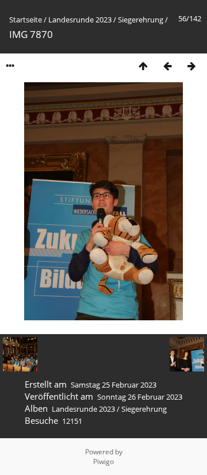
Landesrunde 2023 (80, 19)
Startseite (25, 19)
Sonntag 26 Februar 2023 (139, 397)
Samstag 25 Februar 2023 (113, 385)
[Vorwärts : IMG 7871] (191, 65)
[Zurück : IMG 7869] (167, 65)
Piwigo (103, 461)
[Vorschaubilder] (143, 65)
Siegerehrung (140, 19)
